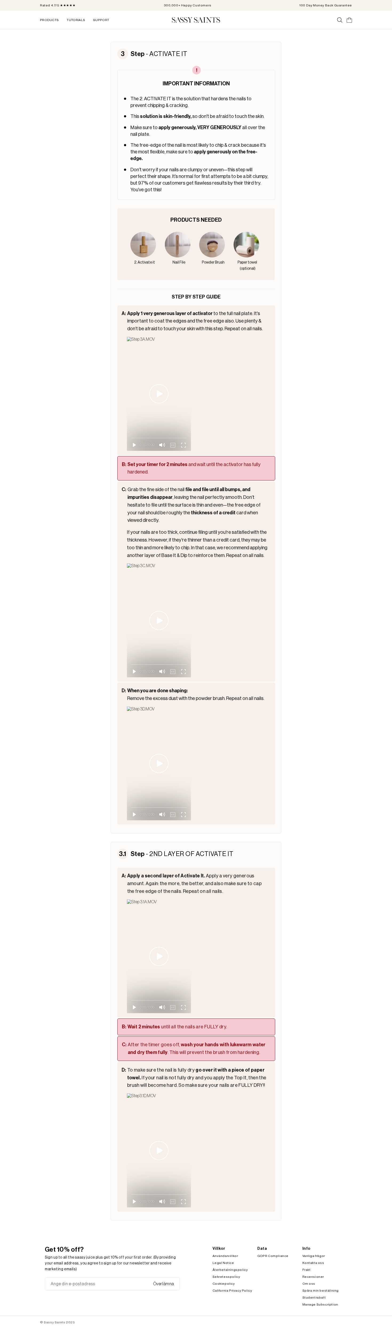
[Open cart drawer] (349, 20)
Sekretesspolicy (226, 1276)
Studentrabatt (314, 1297)
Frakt (306, 1269)
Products (49, 20)
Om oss (308, 1283)
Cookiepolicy (224, 1283)
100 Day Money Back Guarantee (325, 5)
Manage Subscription (320, 1304)
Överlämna (163, 1284)
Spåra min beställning (320, 1290)
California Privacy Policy (232, 1290)
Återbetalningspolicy (230, 1269)
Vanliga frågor (313, 1256)
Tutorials (76, 20)
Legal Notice (223, 1262)
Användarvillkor (225, 1256)
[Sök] (339, 20)
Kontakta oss (313, 1262)
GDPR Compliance (273, 1256)
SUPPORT (101, 20)
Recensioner (313, 1276)
